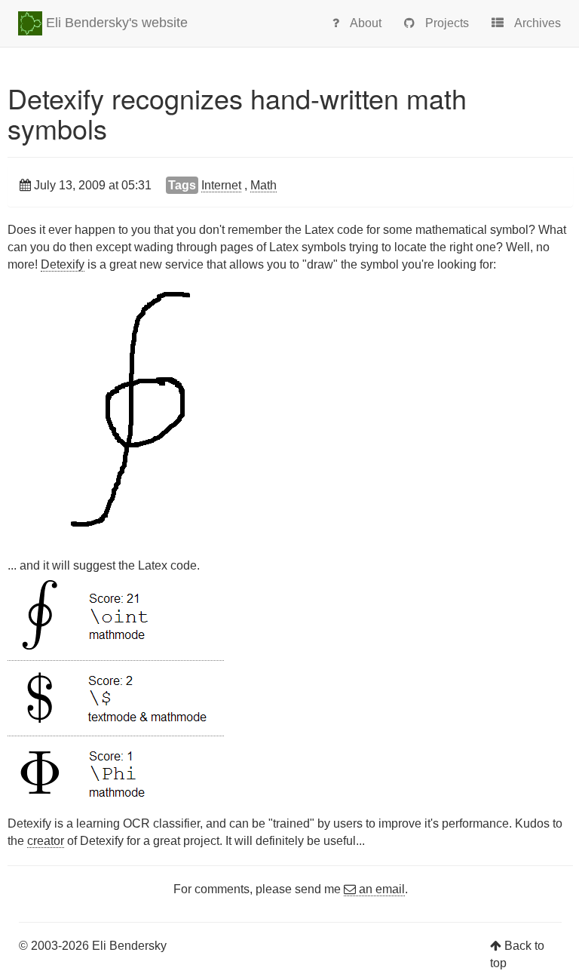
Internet (221, 185)
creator (45, 840)
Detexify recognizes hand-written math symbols (237, 112)
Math (263, 185)
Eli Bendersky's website (115, 22)
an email (380, 889)
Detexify (62, 264)
